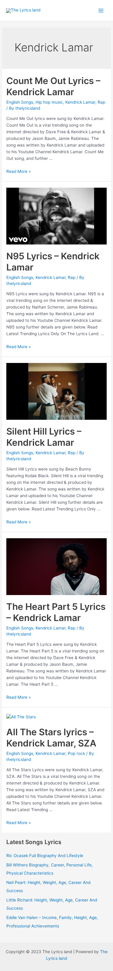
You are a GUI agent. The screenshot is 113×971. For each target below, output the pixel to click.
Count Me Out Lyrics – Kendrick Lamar (53, 86)
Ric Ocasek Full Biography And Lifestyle (44, 855)
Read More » (18, 171)
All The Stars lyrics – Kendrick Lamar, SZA (51, 738)
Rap (101, 102)
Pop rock (76, 753)
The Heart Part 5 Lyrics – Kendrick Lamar (55, 612)
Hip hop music (49, 102)
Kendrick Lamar (80, 102)
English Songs (19, 102)
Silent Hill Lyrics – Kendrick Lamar (43, 437)
